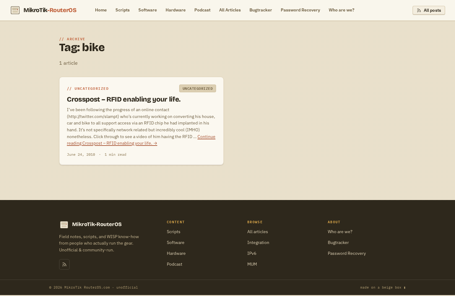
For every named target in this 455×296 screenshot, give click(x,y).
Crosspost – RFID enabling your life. (124, 99)
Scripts (122, 10)
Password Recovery (300, 10)
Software (147, 10)
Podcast (202, 10)
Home (101, 10)
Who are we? (341, 10)
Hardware (176, 10)
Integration (258, 242)
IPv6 (251, 253)
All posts (432, 10)
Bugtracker (260, 10)
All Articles (230, 10)
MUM (252, 264)
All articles (257, 231)
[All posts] (64, 264)
